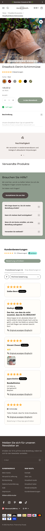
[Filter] (6, 277)
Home (4, 13)
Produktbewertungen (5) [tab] (14, 270)
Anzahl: (5, 95)
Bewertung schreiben (15, 261)
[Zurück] (2, 2)
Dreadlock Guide (31, 480)
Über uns (28, 476)
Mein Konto (6, 473)
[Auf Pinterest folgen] (14, 502)
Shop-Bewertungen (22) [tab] (33, 270)
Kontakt (27, 473)
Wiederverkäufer (31, 488)
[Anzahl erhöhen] (13, 100)
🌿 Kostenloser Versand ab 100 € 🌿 (22, 2)
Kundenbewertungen (32, 491)
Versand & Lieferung (9, 476)
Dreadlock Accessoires (15, 13)
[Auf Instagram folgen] (9, 502)
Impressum (6, 491)
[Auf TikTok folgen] (25, 502)
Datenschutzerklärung (10, 484)
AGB (3, 488)
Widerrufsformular (9, 495)
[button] (7, 72)
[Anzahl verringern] (5, 100)
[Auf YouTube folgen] (20, 502)
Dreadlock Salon (30, 484)
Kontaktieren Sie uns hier (15, 195)
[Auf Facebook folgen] (3, 502)
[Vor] (42, 2)
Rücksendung (7, 480)
